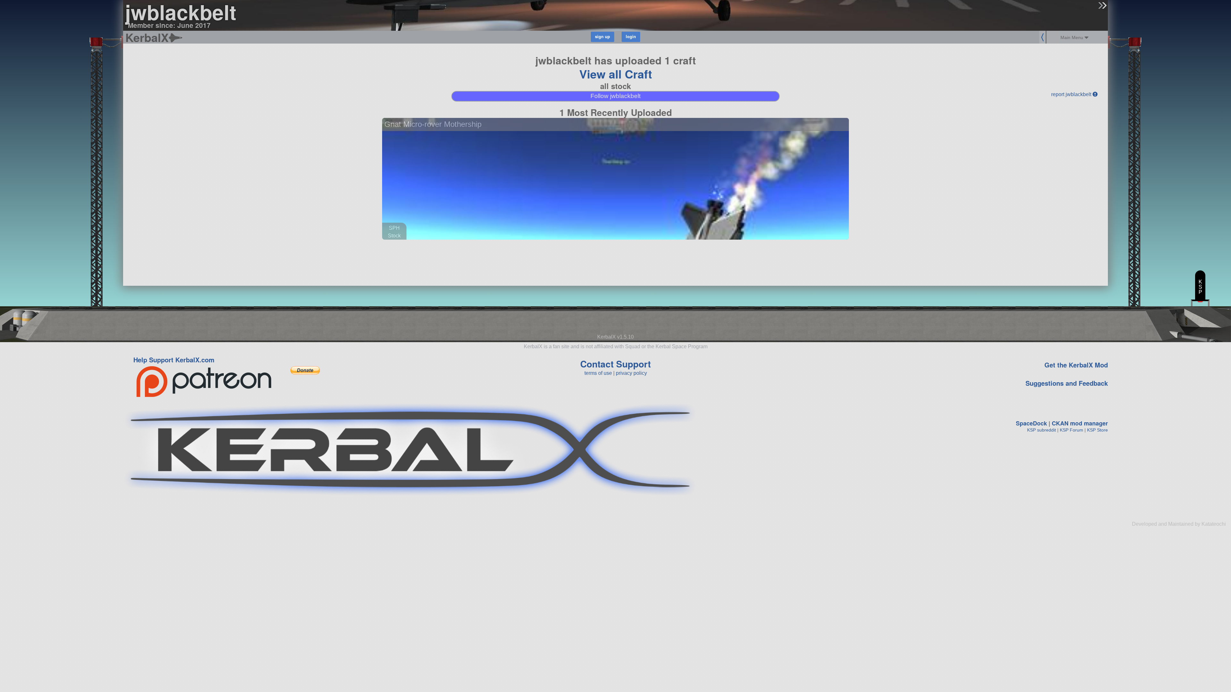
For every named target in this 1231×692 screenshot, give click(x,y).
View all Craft (615, 73)
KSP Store (1097, 429)
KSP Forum (1071, 429)
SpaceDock (1031, 423)
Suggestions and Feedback (1067, 383)
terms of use (598, 373)
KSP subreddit (1041, 429)
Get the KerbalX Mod (1076, 364)
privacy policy (631, 373)
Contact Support (615, 363)
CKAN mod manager (1080, 423)
